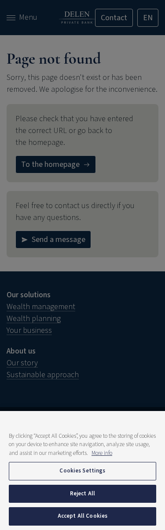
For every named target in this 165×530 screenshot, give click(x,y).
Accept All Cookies (82, 516)
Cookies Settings (82, 471)
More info (102, 453)
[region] (82, 470)
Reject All (82, 494)
